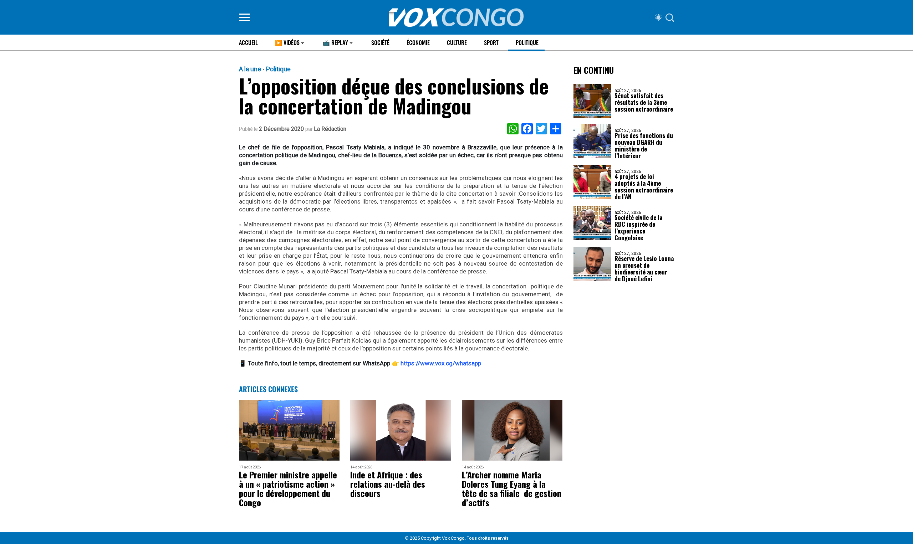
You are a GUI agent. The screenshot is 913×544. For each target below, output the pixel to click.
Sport (491, 42)
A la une (250, 69)
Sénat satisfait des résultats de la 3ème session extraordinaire (643, 102)
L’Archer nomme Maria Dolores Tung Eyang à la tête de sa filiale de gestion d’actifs (511, 488)
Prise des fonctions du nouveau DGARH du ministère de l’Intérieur (643, 145)
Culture (457, 42)
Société (380, 42)
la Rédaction (330, 129)
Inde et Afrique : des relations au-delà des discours (387, 484)
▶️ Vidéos (287, 42)
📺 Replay (335, 42)
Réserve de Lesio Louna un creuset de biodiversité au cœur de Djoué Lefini (644, 268)
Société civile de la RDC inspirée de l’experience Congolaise (638, 227)
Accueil (248, 42)
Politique (527, 42)
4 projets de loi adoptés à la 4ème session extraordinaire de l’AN (643, 186)
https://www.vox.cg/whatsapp (441, 363)
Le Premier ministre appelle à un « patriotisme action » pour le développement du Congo (288, 488)
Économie (418, 42)
